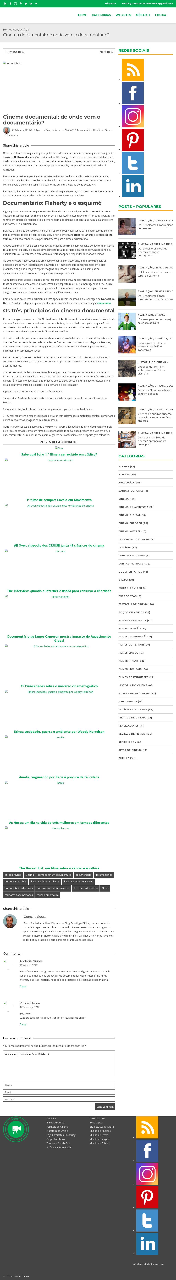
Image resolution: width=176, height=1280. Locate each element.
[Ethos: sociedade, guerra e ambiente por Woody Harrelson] (59, 691)
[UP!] (171, 1276)
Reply (23, 986)
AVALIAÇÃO (20, 29)
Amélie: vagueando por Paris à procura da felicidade (59, 777)
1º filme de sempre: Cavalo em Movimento (59, 500)
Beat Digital (96, 1122)
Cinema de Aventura (133, 507)
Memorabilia (127, 701)
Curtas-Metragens (132, 563)
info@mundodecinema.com (148, 1264)
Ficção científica (131, 612)
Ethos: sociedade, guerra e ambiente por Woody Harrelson (59, 731)
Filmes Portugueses (133, 677)
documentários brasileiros (44, 881)
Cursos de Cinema (131, 555)
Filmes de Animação (133, 636)
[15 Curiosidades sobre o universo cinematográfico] (59, 646)
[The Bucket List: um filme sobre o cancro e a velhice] (59, 828)
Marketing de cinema (134, 693)
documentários (103, 874)
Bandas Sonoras (131, 490)
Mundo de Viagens (100, 1139)
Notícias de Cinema (132, 709)
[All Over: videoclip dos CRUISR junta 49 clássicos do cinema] (59, 505)
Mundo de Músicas (100, 1130)
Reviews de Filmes (131, 733)
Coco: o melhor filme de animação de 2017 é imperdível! (152, 347)
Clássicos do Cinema (134, 539)
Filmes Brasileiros (132, 620)
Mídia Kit (51, 1118)
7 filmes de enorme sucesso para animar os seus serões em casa (155, 417)
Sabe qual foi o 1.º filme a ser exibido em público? (59, 454)
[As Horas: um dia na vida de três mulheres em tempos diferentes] (59, 782)
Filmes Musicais (130, 669)
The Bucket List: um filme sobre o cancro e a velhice (59, 868)
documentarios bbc (15, 881)
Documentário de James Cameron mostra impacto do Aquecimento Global (59, 638)
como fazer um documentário (55, 874)
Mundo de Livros (99, 1135)
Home (7, 29)
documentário (83, 874)
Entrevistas (127, 596)
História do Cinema (102, 130)
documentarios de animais (78, 881)
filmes (105, 888)
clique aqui (104, 303)
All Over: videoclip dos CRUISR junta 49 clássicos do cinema (59, 545)
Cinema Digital (129, 515)
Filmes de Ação (129, 628)
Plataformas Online (57, 1130)
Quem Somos (97, 1118)
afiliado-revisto (13, 874)
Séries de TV (127, 742)
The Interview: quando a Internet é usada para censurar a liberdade (59, 591)
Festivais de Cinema (133, 604)
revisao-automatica (48, 895)
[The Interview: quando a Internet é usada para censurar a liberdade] (59, 551)
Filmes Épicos (128, 652)
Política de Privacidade (58, 1147)
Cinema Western (130, 531)
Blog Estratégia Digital (102, 1126)
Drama (159, 409)
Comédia (161, 338)
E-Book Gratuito (55, 1122)
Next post (106, 51)
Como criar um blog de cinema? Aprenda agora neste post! (152, 441)
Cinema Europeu (130, 523)
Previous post (14, 51)
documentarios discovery (19, 888)
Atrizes (124, 474)
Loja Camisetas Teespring (60, 1135)
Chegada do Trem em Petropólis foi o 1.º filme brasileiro (152, 370)
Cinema (29, 874)
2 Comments (11, 135)
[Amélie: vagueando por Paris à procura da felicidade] (59, 737)
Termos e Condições (58, 1143)
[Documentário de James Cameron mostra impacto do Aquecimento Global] (59, 596)
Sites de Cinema (130, 750)
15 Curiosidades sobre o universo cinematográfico (59, 686)
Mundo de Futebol (100, 1143)
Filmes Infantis (129, 660)
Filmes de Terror (131, 644)
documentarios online (86, 888)
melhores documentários (19, 895)
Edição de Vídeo (130, 588)
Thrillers (125, 758)
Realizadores (128, 725)
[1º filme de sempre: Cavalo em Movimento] (59, 460)
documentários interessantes (53, 888)
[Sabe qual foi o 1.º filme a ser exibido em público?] (59, 448)
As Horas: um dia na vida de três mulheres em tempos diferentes (59, 823)
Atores (123, 466)
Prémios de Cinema (132, 717)
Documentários (84, 130)
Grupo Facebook (55, 1139)
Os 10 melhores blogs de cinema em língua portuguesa (152, 252)
